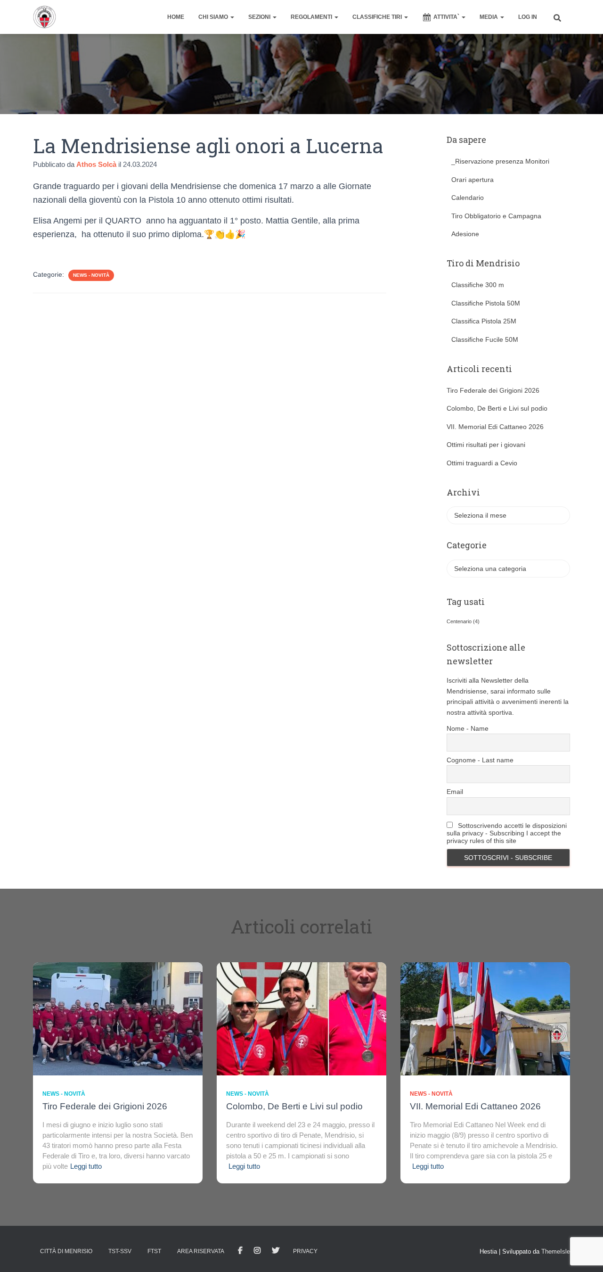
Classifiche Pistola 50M (485, 303)
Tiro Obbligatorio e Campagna (496, 216)
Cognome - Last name (480, 760)
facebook (240, 1251)
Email (455, 791)
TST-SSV (119, 1251)
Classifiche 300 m (477, 285)
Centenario (463, 621)
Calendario (467, 197)
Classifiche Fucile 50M (484, 339)
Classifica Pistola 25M (483, 321)
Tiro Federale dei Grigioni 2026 (493, 390)
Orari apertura (472, 179)
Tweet (275, 1251)
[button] (231, 17)
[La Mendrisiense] (44, 17)
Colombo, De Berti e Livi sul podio (497, 408)
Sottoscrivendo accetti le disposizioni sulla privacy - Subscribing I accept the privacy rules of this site (507, 833)
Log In (527, 17)
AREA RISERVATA (200, 1251)
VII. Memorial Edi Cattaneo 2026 (495, 426)
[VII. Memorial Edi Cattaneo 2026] (485, 1018)
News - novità (91, 275)
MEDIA (489, 17)
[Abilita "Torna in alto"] (584, 1253)
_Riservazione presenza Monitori (500, 161)
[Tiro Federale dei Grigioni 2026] (118, 1018)
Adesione (465, 234)
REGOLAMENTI (312, 17)
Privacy (305, 1251)
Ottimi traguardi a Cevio (482, 463)
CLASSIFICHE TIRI (377, 17)
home (175, 17)
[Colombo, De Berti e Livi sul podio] (301, 1018)
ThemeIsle (555, 1251)
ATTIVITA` (447, 17)
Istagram (257, 1251)
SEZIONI (260, 17)
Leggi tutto (86, 1166)
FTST (154, 1251)
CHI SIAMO (213, 17)
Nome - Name (468, 728)
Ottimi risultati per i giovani (486, 444)
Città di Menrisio (66, 1251)
